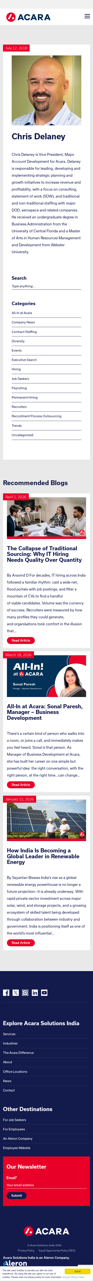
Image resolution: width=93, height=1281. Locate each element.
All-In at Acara (22, 313)
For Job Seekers (14, 1120)
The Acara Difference (18, 1053)
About (7, 1062)
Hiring (16, 369)
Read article (21, 640)
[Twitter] (16, 993)
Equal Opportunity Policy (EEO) (57, 1250)
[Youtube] (44, 993)
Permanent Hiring (25, 397)
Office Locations (15, 1071)
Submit (16, 1195)
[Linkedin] (35, 993)
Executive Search (24, 360)
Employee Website (16, 1148)
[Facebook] (6, 993)
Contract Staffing (24, 332)
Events (17, 350)
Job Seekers (20, 379)
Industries (10, 1043)
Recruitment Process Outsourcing (36, 416)
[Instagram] (25, 993)
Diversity (18, 341)
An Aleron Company (17, 1138)
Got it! (78, 1271)
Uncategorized (22, 435)
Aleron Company (56, 1257)
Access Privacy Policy (73, 1277)
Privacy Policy (26, 1250)
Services (9, 1034)
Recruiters (19, 407)
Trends (17, 426)
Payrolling (19, 388)
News (7, 1081)
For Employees (14, 1129)
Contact (9, 1090)
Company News (23, 322)
